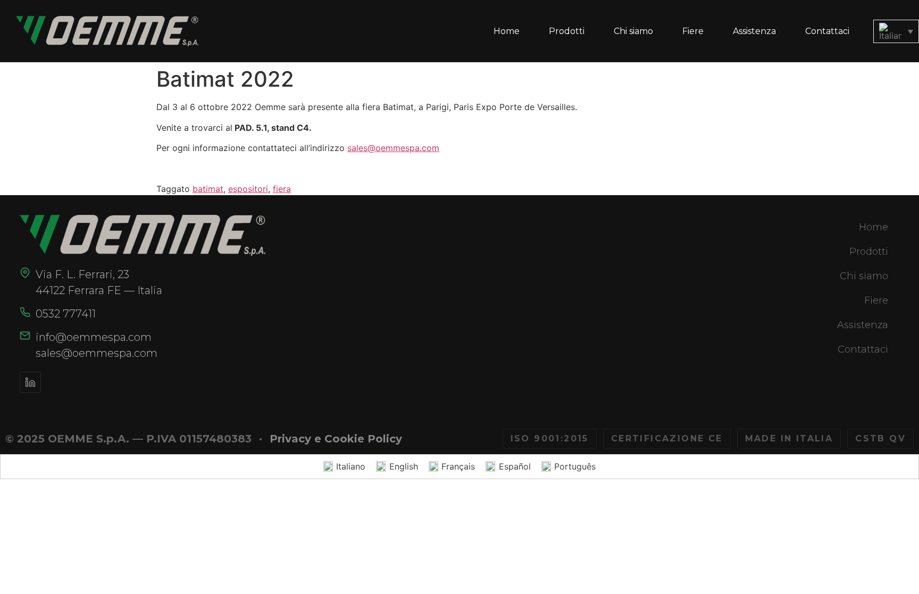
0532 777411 (66, 313)
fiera (282, 188)
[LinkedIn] (30, 382)
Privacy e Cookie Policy (336, 438)
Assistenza (754, 31)
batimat (208, 188)
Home (507, 31)
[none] (896, 31)
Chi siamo (633, 31)
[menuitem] (896, 31)
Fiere (693, 31)
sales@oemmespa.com (393, 148)
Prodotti (566, 31)
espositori (248, 188)
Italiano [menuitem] (350, 466)
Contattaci (827, 31)
